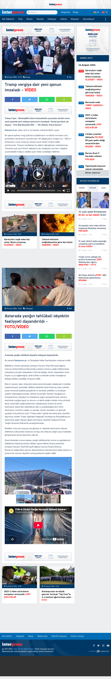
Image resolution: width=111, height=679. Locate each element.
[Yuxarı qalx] (103, 671)
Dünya (29, 19)
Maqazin (75, 19)
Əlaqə (75, 12)
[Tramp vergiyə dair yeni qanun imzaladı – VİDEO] (38, 55)
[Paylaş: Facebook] (12, 99)
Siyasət (40, 19)
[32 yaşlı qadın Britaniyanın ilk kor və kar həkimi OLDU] (92, 199)
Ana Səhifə (7, 636)
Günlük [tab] (82, 188)
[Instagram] (103, 645)
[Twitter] (98, 645)
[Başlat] (8, 190)
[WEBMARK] (99, 651)
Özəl (20, 19)
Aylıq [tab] (103, 188)
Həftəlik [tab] (92, 188)
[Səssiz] (64, 190)
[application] (38, 174)
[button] (64, 99)
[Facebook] (93, 645)
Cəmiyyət (52, 19)
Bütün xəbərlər (92, 173)
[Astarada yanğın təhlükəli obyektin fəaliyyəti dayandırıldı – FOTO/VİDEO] (38, 287)
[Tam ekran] (68, 190)
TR (106, 12)
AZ (98, 12)
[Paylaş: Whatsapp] (47, 99)
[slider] (36, 190)
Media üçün (42, 636)
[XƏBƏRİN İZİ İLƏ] (14, 12)
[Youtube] (108, 645)
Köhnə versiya (77, 636)
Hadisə (63, 19)
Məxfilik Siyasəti (59, 636)
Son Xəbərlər (8, 19)
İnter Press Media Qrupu (23, 649)
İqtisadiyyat (88, 19)
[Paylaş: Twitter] (29, 99)
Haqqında (65, 12)
